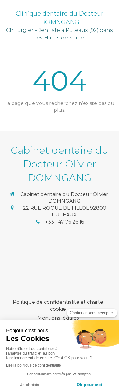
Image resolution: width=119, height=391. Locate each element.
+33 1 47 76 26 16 (64, 222)
